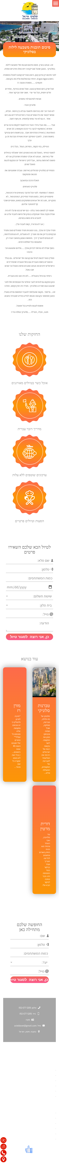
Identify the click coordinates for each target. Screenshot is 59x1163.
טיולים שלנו (48, 1112)
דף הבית (50, 1070)
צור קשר (50, 1096)
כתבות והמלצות (46, 1091)
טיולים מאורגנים (46, 1123)
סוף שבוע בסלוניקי (45, 1085)
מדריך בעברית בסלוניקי (42, 1133)
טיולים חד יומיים (46, 1118)
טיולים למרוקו (47, 1139)
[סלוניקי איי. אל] (29, 10)
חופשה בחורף (47, 1080)
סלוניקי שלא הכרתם (44, 1075)
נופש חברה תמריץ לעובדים (41, 1128)
